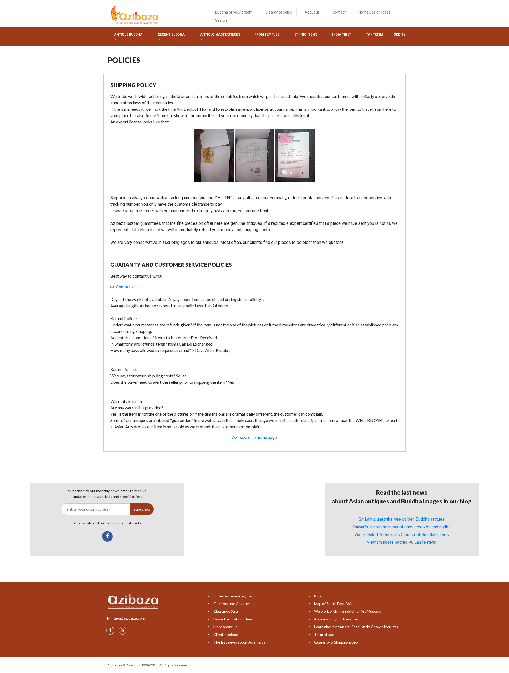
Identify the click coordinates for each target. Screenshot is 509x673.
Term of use (324, 634)
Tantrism (374, 34)
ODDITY (400, 34)
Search (221, 20)
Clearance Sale (225, 611)
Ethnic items (305, 34)
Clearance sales (278, 12)
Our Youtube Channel (231, 603)
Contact (339, 12)
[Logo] (135, 13)
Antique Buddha (128, 34)
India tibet (341, 34)
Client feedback (226, 634)
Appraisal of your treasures (336, 619)
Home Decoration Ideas (233, 619)
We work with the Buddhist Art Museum (347, 611)
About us (312, 12)
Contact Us (126, 286)
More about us (225, 626)
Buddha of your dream (234, 12)
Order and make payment (234, 596)
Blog (318, 596)
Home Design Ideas (374, 12)
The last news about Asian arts (239, 642)
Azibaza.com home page (254, 437)
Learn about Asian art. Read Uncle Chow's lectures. (356, 626)
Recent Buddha (171, 34)
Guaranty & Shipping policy (336, 642)
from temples (266, 34)
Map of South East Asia (333, 603)
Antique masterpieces (220, 34)
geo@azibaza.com (129, 618)
